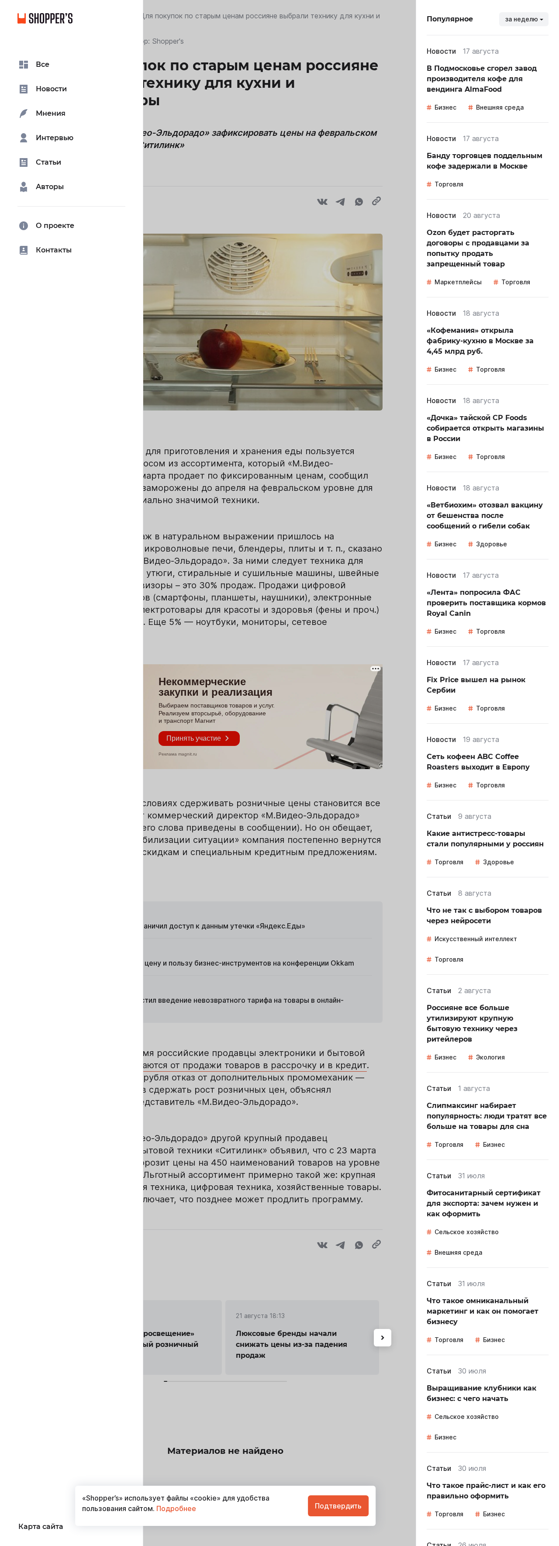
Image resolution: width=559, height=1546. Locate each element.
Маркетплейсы (458, 282)
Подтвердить (338, 1505)
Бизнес (445, 107)
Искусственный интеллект (476, 938)
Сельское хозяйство (467, 1231)
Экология (490, 1057)
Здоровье (491, 544)
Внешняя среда (500, 107)
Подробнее (175, 1508)
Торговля (449, 184)
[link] (488, 79)
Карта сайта (40, 1526)
